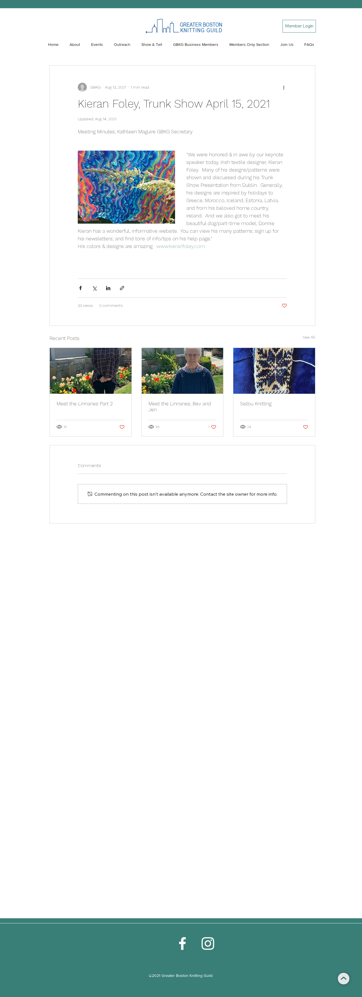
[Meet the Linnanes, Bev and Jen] (182, 371)
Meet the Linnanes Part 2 (85, 403)
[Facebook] (182, 943)
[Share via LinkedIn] (108, 288)
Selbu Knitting (256, 403)
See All (309, 337)
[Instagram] (207, 943)
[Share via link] (122, 288)
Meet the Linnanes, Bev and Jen (179, 406)
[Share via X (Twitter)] (94, 288)
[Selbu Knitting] (274, 371)
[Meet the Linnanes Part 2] (91, 371)
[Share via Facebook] (80, 288)
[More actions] (283, 87)
